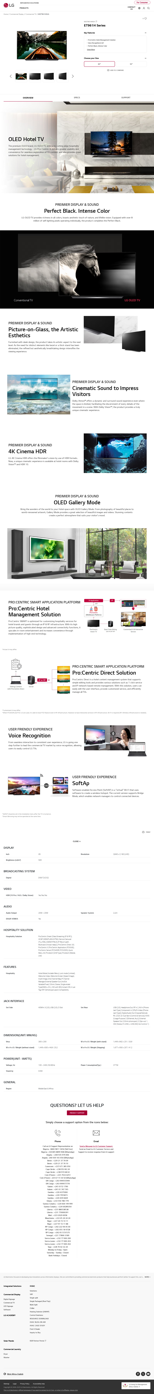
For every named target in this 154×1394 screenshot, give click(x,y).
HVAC (32, 1286)
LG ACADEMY (10, 1315)
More (147, 1277)
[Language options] (139, 8)
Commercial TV (9, 1302)
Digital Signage (9, 1299)
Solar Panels (9, 1341)
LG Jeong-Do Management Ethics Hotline (138, 1385)
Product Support (77, 1113)
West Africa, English (15, 1374)
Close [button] (76, 841)
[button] (41, 45)
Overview (28, 98)
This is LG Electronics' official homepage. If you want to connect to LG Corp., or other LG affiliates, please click (41, 1390)
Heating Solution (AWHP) (39, 1311)
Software (7, 1309)
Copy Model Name (96, 21)
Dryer (6, 1354)
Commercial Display (12, 1294)
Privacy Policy (24, 1384)
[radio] (99, 64)
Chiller (32, 1308)
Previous (10, 76)
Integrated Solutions (29, 3)
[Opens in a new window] (138, 1374)
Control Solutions (36, 1315)
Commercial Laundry (12, 1349)
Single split (34, 1298)
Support (125, 97)
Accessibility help (39, 1384)
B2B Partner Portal (37, 1341)
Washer (6, 1357)
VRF (31, 1294)
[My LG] (143, 8)
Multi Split (34, 1305)
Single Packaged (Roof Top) (40, 1301)
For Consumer (142, 2)
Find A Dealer (35, 1329)
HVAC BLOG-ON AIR (38, 1322)
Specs (77, 97)
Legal (14, 1384)
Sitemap (6, 1384)
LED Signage (8, 1306)
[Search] (148, 8)
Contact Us (131, 8)
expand (145, 33)
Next (72, 76)
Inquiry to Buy (35, 1332)
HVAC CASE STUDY (37, 1325)
